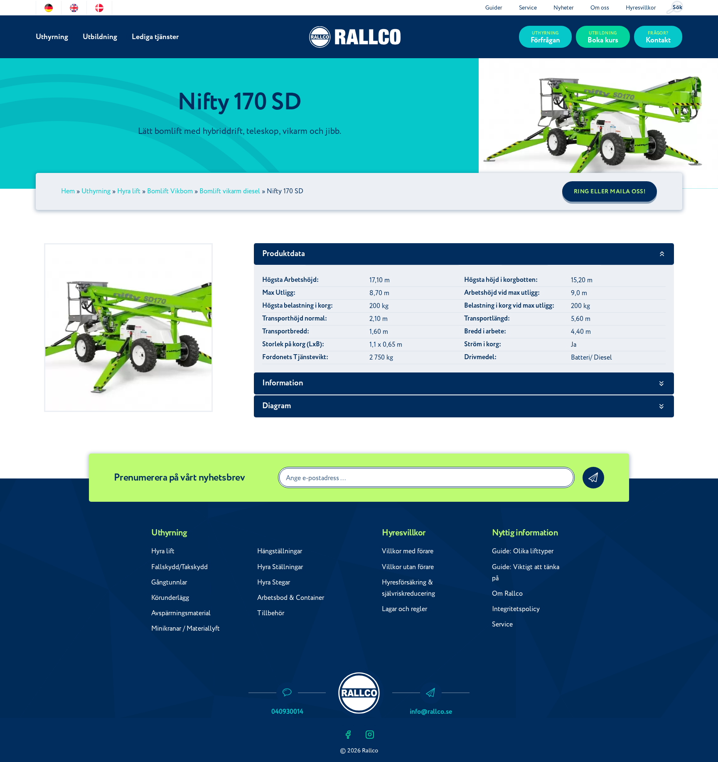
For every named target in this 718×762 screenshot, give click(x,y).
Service (528, 8)
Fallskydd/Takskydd (179, 567)
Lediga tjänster (155, 37)
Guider (493, 8)
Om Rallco (507, 593)
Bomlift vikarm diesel (229, 191)
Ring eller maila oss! (610, 191)
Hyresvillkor (641, 8)
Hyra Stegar (273, 582)
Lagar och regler (404, 609)
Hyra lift (128, 191)
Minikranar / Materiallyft (185, 628)
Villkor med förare (407, 551)
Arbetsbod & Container (290, 597)
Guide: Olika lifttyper (522, 551)
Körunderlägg (170, 597)
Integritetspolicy (516, 609)
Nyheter (563, 8)
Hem (68, 191)
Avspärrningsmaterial (181, 613)
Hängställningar (279, 551)
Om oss (599, 8)
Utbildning (100, 37)
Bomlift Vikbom (170, 191)
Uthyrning (52, 37)
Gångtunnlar (169, 582)
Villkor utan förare (408, 567)
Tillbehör (270, 613)
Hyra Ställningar (280, 567)
